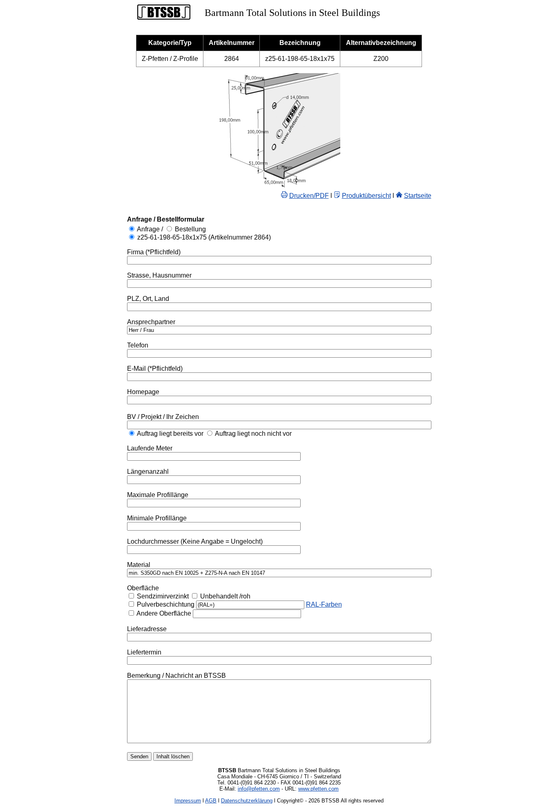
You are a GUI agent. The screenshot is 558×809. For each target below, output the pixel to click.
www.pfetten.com (318, 789)
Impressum (187, 801)
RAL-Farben (324, 604)
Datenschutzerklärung (246, 801)
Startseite (417, 195)
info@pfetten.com (259, 789)
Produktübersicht (366, 195)
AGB (211, 801)
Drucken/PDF (309, 195)
